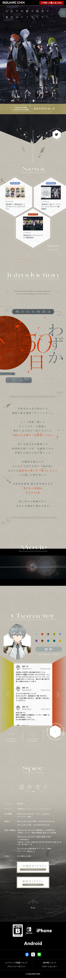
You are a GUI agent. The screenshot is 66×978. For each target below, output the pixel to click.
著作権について (49, 963)
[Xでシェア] (33, 954)
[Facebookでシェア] (27, 954)
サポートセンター (49, 966)
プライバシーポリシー (16, 966)
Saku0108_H (26, 668)
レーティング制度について (16, 963)
